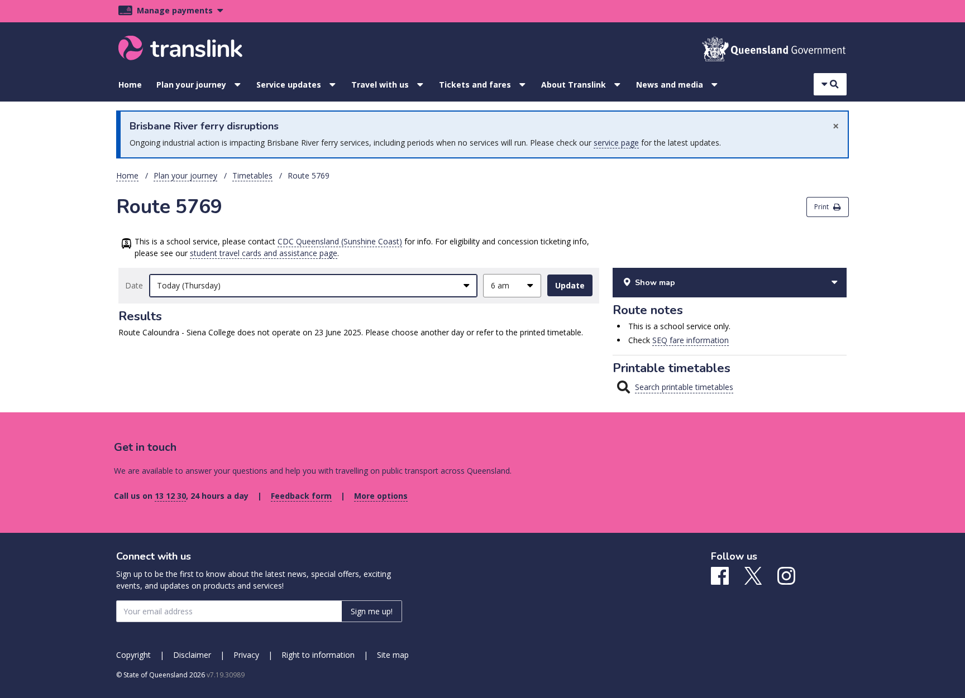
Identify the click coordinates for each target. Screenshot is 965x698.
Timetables (252, 175)
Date (134, 285)
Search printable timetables (684, 387)
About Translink (573, 84)
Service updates (288, 84)
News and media (669, 84)
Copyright (133, 654)
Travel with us (380, 84)
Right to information (318, 654)
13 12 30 (170, 495)
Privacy (246, 654)
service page (616, 142)
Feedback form (301, 495)
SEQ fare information (690, 340)
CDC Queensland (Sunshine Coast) (340, 241)
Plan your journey (191, 84)
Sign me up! (372, 611)
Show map (655, 282)
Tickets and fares (475, 84)
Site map (393, 654)
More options (381, 495)
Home (130, 84)
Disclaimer (192, 654)
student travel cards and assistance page (263, 253)
